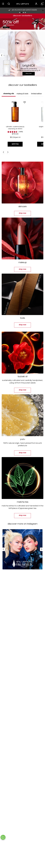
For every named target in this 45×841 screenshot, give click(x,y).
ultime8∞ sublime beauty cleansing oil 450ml (15, 128)
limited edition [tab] (36, 94)
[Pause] (43, 10)
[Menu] (3, 4)
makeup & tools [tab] (22, 94)
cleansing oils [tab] (8, 94)
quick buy (15, 144)
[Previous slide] (1, 55)
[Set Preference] (3, 837)
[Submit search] (9, 4)
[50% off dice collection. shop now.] (22, 24)
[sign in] (36, 4)
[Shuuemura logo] (22, 4)
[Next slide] (43, 55)
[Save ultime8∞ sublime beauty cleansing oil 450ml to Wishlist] (24, 102)
